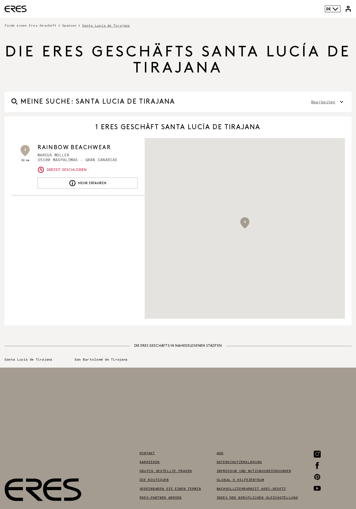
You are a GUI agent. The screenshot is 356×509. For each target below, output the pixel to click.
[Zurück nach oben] (335, 477)
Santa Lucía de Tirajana (28, 359)
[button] (244, 222)
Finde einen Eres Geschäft (30, 25)
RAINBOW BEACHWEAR (74, 147)
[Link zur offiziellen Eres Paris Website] (15, 9)
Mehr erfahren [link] (92, 183)
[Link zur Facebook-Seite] (317, 465)
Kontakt (147, 453)
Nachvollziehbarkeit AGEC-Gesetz (251, 488)
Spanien (69, 25)
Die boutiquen (154, 479)
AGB (220, 453)
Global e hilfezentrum (240, 479)
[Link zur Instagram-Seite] (317, 454)
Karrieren (150, 462)
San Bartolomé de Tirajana (101, 359)
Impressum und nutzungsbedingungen (254, 471)
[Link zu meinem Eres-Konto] (348, 9)
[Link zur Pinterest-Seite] (317, 476)
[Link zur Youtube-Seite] (317, 488)
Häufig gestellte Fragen (166, 471)
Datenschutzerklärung (239, 462)
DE (328, 8)
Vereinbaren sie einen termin (170, 488)
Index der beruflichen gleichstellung (257, 497)
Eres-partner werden (161, 497)
